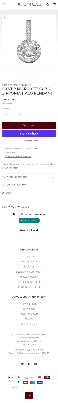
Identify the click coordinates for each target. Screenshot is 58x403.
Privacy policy (29, 277)
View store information (18, 156)
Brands (29, 319)
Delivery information (29, 271)
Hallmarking (29, 324)
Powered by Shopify (41, 388)
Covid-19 (29, 256)
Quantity (6, 108)
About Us (29, 266)
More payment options (29, 141)
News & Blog (29, 304)
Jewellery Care (29, 314)
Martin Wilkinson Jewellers (25, 388)
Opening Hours (29, 261)
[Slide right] (35, 77)
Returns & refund (29, 287)
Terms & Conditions (29, 282)
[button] (3, 4)
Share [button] (8, 192)
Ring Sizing (29, 309)
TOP (29, 395)
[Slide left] (22, 77)
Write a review (29, 220)
